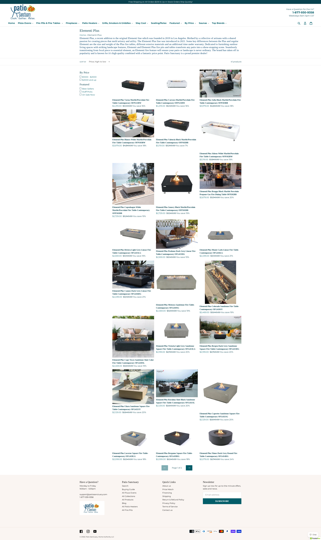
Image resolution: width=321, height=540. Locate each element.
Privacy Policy (168, 503)
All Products (127, 499)
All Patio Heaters (130, 506)
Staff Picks (87, 92)
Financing (167, 493)
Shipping (166, 496)
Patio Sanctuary (92, 537)
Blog (124, 503)
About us (166, 486)
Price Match (168, 489)
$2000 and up (89, 80)
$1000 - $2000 (89, 77)
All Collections (128, 496)
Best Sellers (88, 89)
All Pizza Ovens (129, 493)
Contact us (167, 510)
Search (125, 486)
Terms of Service (170, 506)
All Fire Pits (127, 510)
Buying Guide (128, 489)
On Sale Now (88, 95)
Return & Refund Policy (173, 499)
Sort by (83, 62)
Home (83, 35)
